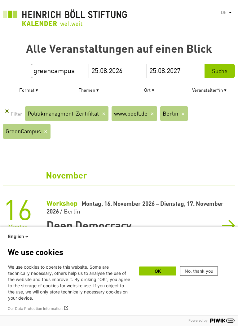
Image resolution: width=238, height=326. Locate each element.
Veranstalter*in (207, 90)
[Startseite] (65, 19)
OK (158, 271)
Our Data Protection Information (35, 308)
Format (26, 90)
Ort (147, 90)
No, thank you (199, 271)
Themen (87, 90)
